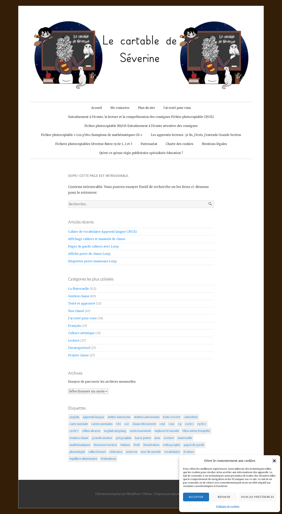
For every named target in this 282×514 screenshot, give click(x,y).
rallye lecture (97, 452)
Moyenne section (105, 445)
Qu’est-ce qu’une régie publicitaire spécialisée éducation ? (141, 153)
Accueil (96, 108)
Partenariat (149, 144)
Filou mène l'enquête (196, 431)
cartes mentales (101, 424)
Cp (179, 424)
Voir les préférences (257, 497)
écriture (188, 452)
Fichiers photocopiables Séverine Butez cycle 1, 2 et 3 (93, 144)
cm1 (162, 424)
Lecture (74, 340)
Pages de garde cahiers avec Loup (93, 246)
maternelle (184, 438)
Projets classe (78, 355)
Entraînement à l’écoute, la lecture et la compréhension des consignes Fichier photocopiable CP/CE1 (141, 117)
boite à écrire (171, 417)
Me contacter (119, 108)
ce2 (126, 424)
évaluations (108, 458)
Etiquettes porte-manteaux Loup (92, 261)
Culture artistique (81, 333)
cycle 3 (73, 431)
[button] (274, 461)
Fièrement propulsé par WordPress (117, 494)
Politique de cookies (227, 506)
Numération (151, 445)
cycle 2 (201, 424)
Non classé (76, 311)
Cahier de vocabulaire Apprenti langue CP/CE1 (102, 231)
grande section (102, 438)
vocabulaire (172, 452)
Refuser (224, 497)
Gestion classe (78, 296)
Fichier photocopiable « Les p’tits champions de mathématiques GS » (91, 135)
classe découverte (144, 424)
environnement (140, 431)
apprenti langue (93, 417)
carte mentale (78, 424)
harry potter (143, 438)
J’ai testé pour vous (177, 108)
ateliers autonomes (146, 417)
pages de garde (194, 445)
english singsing (115, 431)
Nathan (125, 445)
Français (74, 326)
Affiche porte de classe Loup (89, 254)
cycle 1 (189, 424)
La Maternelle (78, 289)
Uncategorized (79, 348)
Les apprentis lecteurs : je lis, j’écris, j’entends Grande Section (196, 135)
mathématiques (79, 445)
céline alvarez (91, 431)
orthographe (171, 445)
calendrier (191, 417)
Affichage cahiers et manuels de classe (96, 239)
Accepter (196, 497)
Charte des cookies (179, 144)
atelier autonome (119, 417)
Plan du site (146, 108)
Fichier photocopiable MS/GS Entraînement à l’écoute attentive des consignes (141, 126)
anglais (74, 417)
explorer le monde (166, 431)
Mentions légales (214, 144)
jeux (157, 438)
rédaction (115, 452)
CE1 (118, 424)
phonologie (77, 452)
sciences (131, 452)
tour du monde (151, 452)
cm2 (171, 424)
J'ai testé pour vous (82, 318)
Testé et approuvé (81, 303)
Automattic (178, 494)
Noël (137, 445)
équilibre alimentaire (83, 458)
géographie (123, 438)
